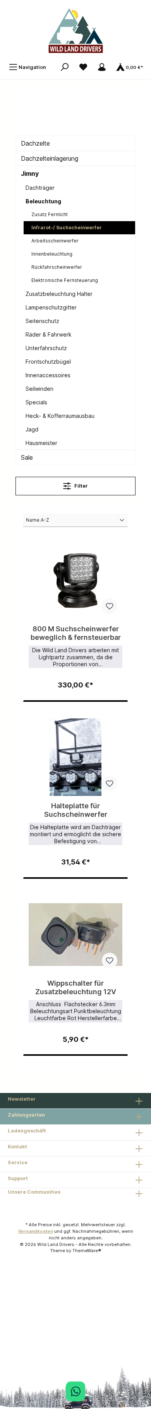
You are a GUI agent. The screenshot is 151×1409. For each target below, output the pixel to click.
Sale (27, 457)
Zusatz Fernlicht (49, 214)
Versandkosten (35, 1231)
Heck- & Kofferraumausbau (60, 415)
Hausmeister (41, 443)
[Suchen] (64, 67)
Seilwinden (39, 388)
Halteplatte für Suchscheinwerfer (75, 810)
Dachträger (40, 187)
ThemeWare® (86, 1250)
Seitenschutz (42, 321)
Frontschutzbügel (48, 361)
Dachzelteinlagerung (49, 158)
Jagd (32, 429)
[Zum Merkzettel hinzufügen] (109, 606)
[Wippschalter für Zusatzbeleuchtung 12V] (75, 934)
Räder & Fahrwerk (49, 334)
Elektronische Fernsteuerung (64, 280)
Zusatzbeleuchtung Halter (59, 293)
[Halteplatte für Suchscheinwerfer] (75, 757)
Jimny (30, 173)
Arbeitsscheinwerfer (55, 241)
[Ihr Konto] (102, 67)
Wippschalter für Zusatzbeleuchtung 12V (75, 987)
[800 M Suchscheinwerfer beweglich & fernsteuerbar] (75, 580)
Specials (36, 402)
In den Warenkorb (75, 681)
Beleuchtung (43, 201)
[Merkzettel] (83, 67)
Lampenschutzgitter (51, 307)
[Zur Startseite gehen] (75, 29)
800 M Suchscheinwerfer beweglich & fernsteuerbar (76, 633)
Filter (80, 486)
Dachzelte (35, 143)
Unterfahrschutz (46, 348)
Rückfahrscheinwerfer (56, 267)
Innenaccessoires (48, 375)
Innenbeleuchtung (51, 254)
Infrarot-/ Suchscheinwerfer (66, 227)
